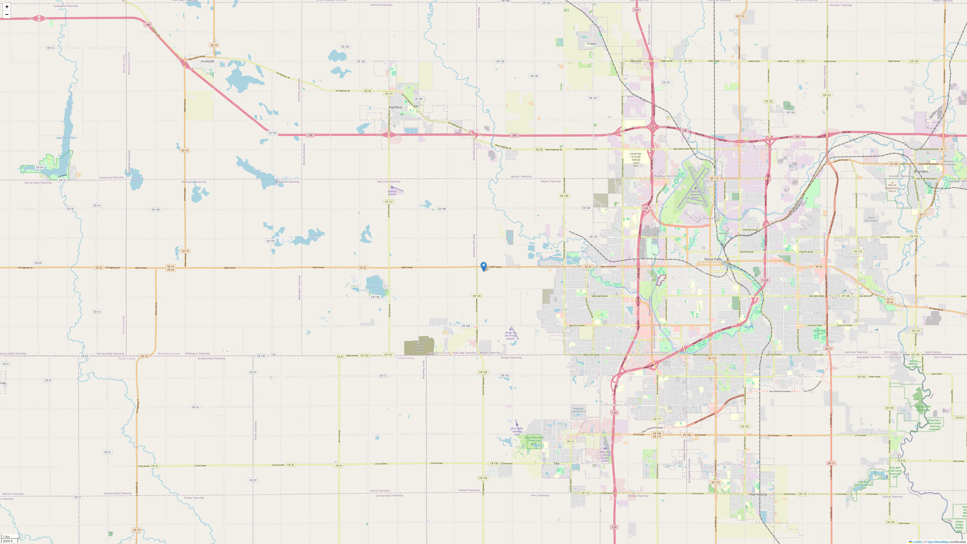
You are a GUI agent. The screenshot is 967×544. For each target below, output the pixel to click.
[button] (483, 267)
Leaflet (917, 541)
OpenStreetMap (938, 541)
